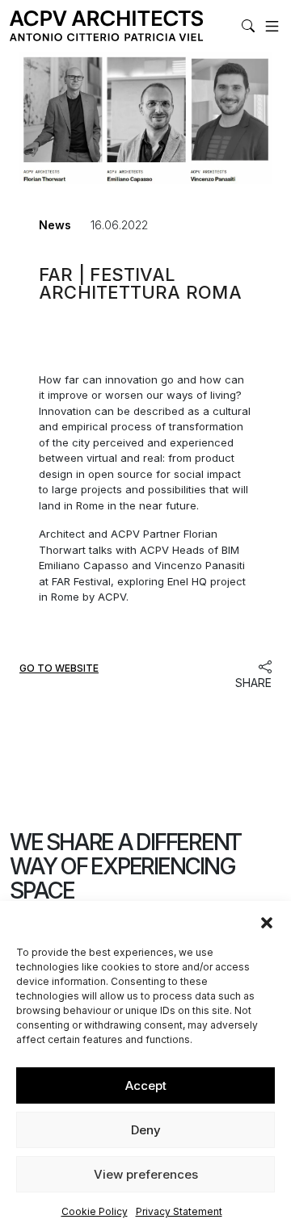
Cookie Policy (94, 1211)
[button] (267, 921)
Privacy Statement (179, 1211)
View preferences (146, 1174)
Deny (146, 1130)
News (55, 225)
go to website (59, 668)
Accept (146, 1085)
